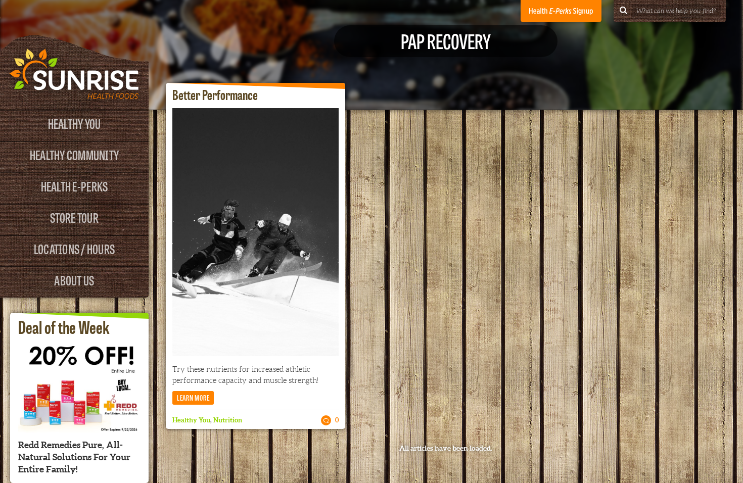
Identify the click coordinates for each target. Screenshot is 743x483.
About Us (74, 279)
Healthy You (74, 123)
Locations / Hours (74, 248)
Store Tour (74, 217)
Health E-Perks (74, 186)
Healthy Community (74, 154)
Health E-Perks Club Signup (561, 11)
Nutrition (227, 420)
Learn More (193, 397)
